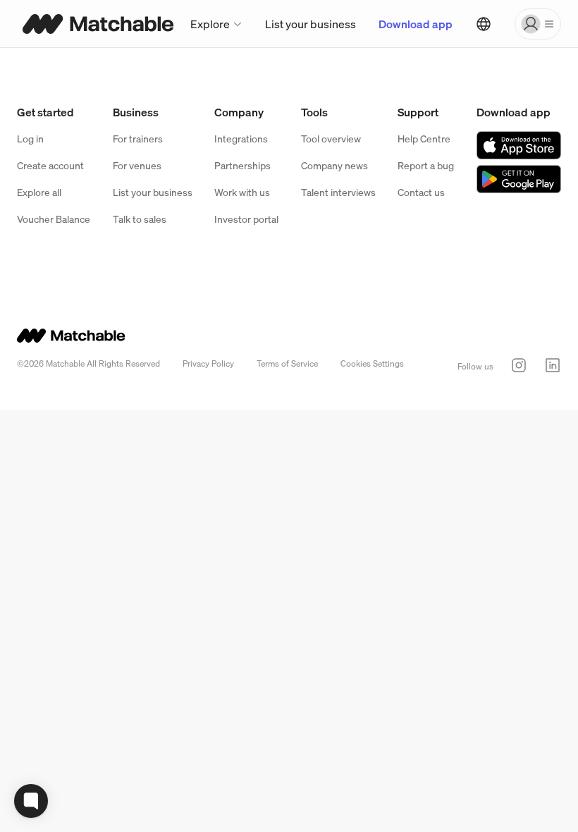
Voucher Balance (53, 219)
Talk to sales (139, 219)
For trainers (138, 138)
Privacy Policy (208, 363)
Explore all (39, 192)
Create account (50, 165)
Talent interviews (338, 192)
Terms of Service (287, 363)
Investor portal (246, 219)
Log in (30, 138)
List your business (310, 24)
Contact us (421, 192)
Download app (416, 24)
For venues (137, 165)
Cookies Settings (372, 363)
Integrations (241, 138)
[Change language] (483, 24)
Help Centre (424, 138)
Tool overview (331, 138)
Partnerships (242, 165)
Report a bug (426, 165)
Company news (334, 165)
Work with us (242, 192)
